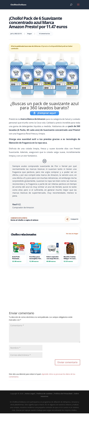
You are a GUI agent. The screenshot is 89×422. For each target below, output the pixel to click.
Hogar (29, 34)
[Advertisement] (44, 283)
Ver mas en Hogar (72, 233)
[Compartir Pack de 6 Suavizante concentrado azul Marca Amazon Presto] (67, 219)
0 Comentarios (44, 34)
